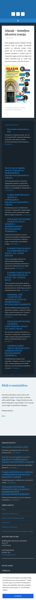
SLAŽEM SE (18, 596)
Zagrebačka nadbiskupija (9, 527)
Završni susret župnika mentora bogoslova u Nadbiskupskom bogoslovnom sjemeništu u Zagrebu (17, 173)
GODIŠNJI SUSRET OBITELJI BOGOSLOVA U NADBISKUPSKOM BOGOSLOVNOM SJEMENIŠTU (17, 351)
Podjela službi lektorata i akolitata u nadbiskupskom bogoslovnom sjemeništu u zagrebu (17, 199)
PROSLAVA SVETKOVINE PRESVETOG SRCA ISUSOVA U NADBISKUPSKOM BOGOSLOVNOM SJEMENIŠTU (17, 225)
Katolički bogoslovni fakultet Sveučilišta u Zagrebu (17, 531)
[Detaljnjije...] (17, 452)
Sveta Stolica (6, 522)
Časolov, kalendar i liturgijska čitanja (13, 518)
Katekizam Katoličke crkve (10, 513)
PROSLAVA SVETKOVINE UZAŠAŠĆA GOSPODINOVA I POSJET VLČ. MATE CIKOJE (17, 325)
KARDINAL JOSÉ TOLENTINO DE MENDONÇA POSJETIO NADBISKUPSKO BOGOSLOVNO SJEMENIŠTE (18, 299)
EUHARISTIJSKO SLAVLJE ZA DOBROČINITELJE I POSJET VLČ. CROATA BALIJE (18, 276)
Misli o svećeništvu (15, 385)
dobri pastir (17, 109)
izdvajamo (16, 107)
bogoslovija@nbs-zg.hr (9, 554)
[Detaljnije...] (8, 144)
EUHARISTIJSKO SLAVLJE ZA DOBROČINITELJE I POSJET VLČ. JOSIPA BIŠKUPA (18, 252)
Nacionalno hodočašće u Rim (15, 447)
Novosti (22, 107)
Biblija (3, 509)
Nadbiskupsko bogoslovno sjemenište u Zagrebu (18, 7)
